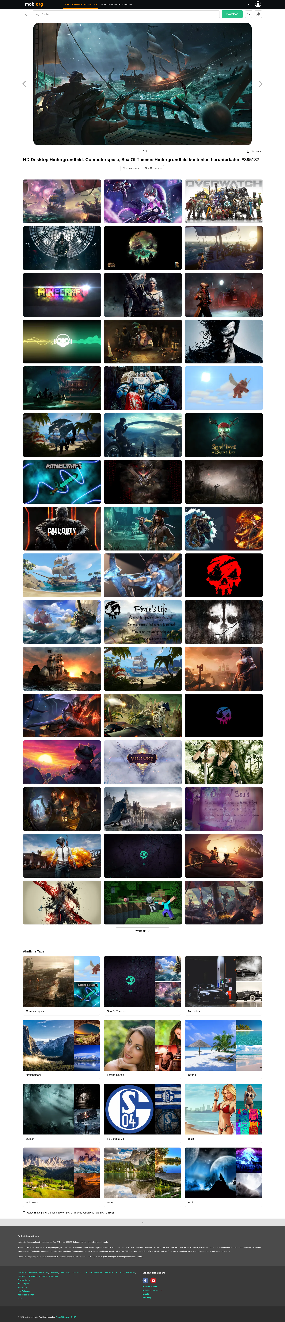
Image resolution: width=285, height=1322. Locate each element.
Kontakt (145, 1294)
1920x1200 (22, 1276)
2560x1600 (53, 1276)
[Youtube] (154, 1283)
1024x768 (33, 1276)
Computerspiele (131, 168)
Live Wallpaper (24, 1291)
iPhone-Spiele (23, 1284)
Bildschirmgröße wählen (152, 1290)
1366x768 (33, 1273)
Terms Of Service (62, 1317)
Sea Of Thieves (153, 168)
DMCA (73, 1317)
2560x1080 (98, 1273)
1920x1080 (22, 1273)
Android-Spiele (24, 1280)
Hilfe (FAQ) (146, 1298)
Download (232, 14)
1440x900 (120, 1273)
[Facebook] (146, 1283)
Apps (20, 1299)
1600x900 (54, 1273)
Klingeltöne (22, 1287)
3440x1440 (87, 1273)
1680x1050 (130, 1273)
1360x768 (43, 1276)
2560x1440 (64, 1273)
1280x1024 (76, 1273)
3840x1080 (109, 1273)
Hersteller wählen (149, 1287)
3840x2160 (43, 1273)
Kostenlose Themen (26, 1295)
